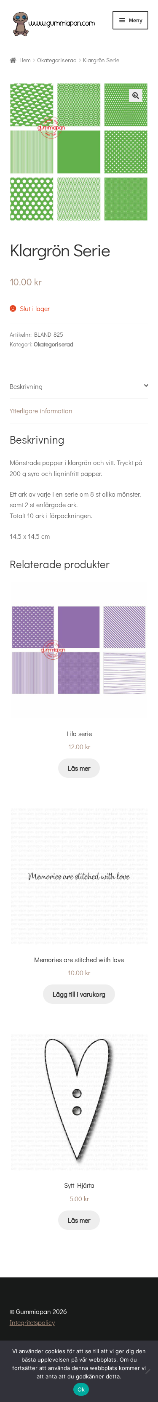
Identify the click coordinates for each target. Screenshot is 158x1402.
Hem (25, 60)
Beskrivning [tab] (26, 386)
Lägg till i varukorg (79, 994)
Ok (81, 1389)
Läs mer (79, 768)
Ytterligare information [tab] (41, 410)
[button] (135, 95)
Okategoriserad (57, 60)
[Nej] (147, 1371)
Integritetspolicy (32, 1322)
